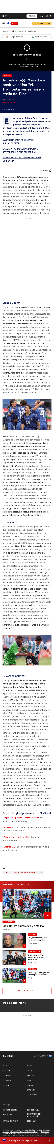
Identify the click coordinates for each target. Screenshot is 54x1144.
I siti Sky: (6, 1065)
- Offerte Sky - (10, 847)
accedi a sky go (41, 1056)
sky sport (7, 1071)
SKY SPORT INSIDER (41, 23)
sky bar (30, 1085)
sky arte (6, 1085)
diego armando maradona (28, 872)
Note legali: (7, 1105)
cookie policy (33, 1110)
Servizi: (29, 1065)
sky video (7, 1080)
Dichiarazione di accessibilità (34, 1115)
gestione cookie (10, 1110)
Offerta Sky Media (10, 1121)
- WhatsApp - (9, 827)
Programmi (32, 1095)
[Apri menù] (4, 23)
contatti (20, 1133)
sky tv (29, 1071)
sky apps (31, 1076)
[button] (23, 1140)
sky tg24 (6, 1076)
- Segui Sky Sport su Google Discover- (21, 817)
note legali (7, 1115)
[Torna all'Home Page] (12, 23)
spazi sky (31, 1090)
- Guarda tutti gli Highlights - (17, 837)
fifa (7, 872)
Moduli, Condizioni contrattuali (34, 1130)
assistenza (12, 1133)
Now (29, 1080)
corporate (31, 1121)
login (48, 16)
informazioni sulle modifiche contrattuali (23, 1132)
